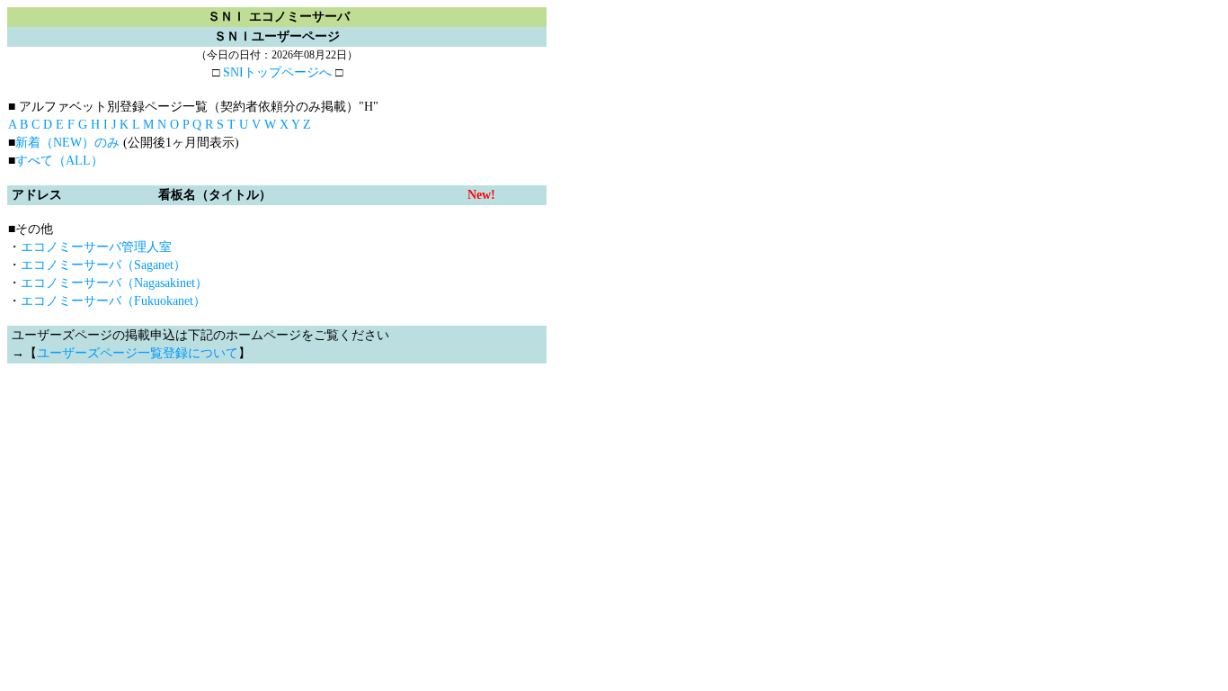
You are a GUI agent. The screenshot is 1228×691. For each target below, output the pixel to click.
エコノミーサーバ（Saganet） (103, 265)
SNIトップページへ (277, 72)
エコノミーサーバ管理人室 (96, 247)
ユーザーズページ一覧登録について (137, 353)
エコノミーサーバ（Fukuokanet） (113, 301)
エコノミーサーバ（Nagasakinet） (114, 283)
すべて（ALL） (59, 160)
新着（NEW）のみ (67, 142)
